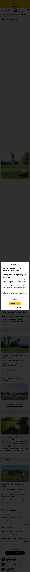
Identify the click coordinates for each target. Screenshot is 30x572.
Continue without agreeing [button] (15, 307)
